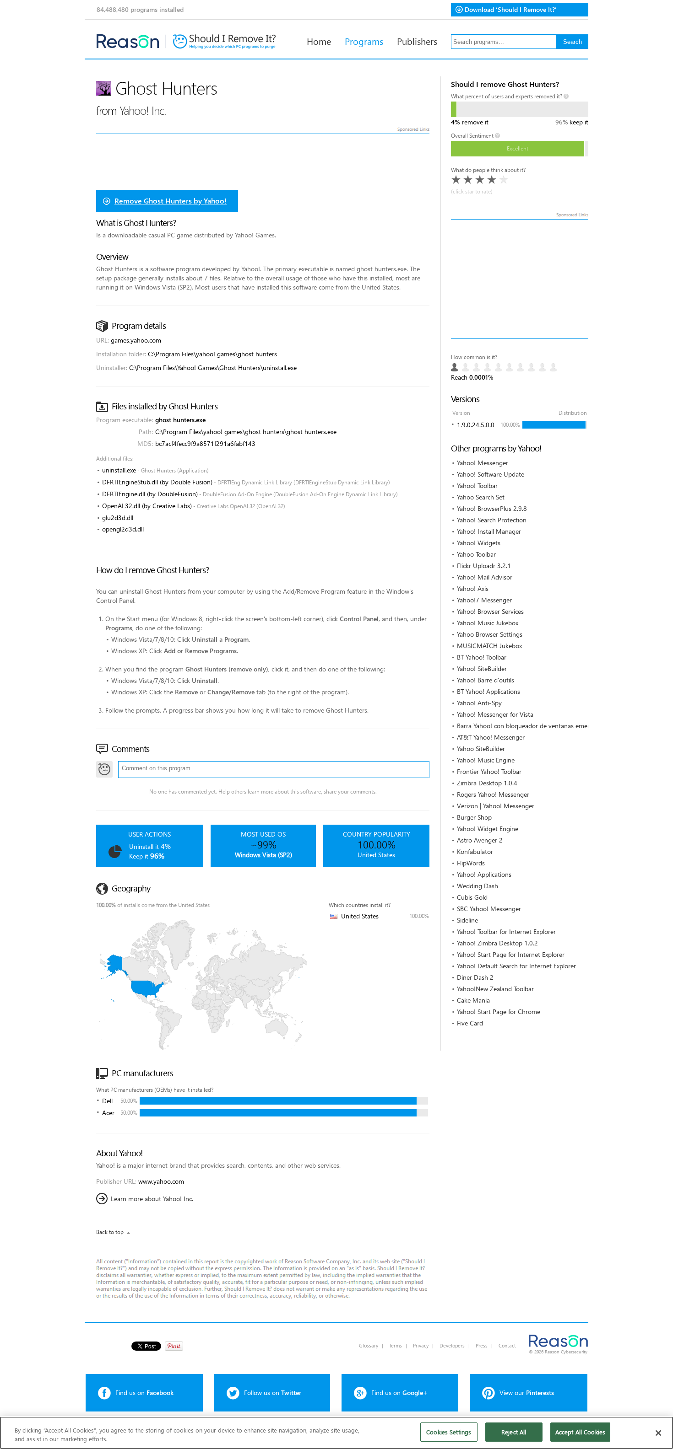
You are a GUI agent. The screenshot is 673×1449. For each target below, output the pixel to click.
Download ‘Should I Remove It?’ (511, 9)
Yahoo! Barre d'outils (485, 680)
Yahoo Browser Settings (489, 634)
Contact (507, 1345)
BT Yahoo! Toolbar (481, 657)
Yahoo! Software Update (490, 474)
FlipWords (471, 863)
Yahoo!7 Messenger (484, 600)
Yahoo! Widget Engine (487, 828)
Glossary (368, 1345)
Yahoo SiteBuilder (481, 748)
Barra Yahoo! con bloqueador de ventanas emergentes (532, 725)
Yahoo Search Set (481, 497)
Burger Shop (474, 817)
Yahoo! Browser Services (490, 611)
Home (319, 40)
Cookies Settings (448, 1432)
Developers (452, 1345)
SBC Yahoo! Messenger (489, 908)
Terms (395, 1345)
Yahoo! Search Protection (491, 519)
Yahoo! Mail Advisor (484, 577)
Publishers (417, 40)
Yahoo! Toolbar (477, 485)
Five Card (470, 1023)
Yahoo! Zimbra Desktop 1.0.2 (497, 943)
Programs (364, 40)
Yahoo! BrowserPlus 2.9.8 (492, 508)
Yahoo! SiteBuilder (482, 668)
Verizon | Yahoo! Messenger (495, 805)
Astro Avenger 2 (480, 840)
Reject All (513, 1432)
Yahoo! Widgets (478, 542)
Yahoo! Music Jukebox (487, 622)
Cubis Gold (472, 897)
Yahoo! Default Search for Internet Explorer (516, 965)
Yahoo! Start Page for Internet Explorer (510, 954)
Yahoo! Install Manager (489, 531)
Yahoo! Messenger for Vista (495, 714)
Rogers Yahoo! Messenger (493, 794)
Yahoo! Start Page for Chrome (498, 1011)
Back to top (110, 1232)
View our (526, 1392)
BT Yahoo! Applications (488, 691)
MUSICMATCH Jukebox (489, 645)
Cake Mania (473, 1000)
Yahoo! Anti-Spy (479, 702)
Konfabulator (475, 851)
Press (482, 1345)
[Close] (658, 1433)
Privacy (421, 1345)
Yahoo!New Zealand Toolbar (495, 988)
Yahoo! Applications (484, 874)
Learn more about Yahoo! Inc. (152, 1198)
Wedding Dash (477, 885)
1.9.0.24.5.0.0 (475, 424)
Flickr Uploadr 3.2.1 (484, 565)
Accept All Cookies (580, 1432)
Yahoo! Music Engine (486, 760)
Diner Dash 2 (475, 977)
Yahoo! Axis (472, 588)
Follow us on (272, 1392)
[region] (336, 1433)
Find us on (144, 1392)
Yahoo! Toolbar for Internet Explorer (506, 931)
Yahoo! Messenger (482, 462)
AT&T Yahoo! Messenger (491, 737)
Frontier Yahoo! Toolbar (489, 771)
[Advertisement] (519, 279)
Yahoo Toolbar (476, 554)
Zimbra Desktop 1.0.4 (487, 782)
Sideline (467, 920)
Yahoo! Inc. (142, 110)
